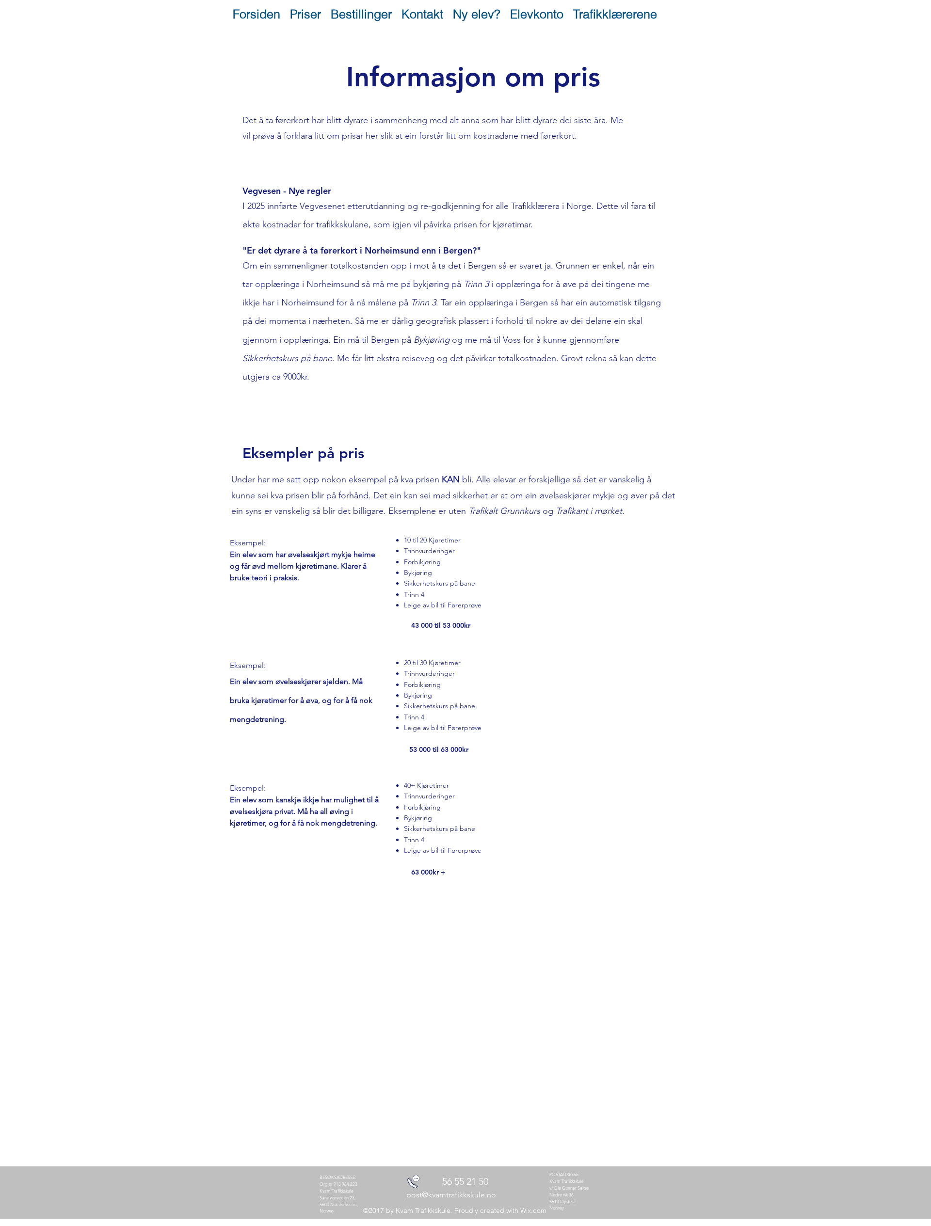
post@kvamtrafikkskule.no (451, 1194)
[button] (305, 14)
